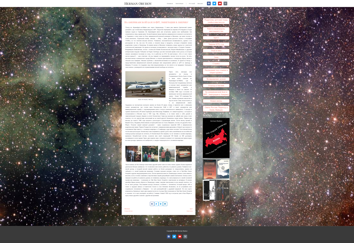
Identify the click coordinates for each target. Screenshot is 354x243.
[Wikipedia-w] (225, 3)
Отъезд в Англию (216, 85)
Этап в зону (216, 50)
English (200, 3)
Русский (192, 3)
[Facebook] (209, 3)
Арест (216, 38)
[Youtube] (220, 3)
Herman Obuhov (138, 3)
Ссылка (216, 63)
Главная (170, 3)
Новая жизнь (216, 101)
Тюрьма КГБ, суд (216, 44)
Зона (216, 57)
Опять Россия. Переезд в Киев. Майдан (216, 108)
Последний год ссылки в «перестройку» (216, 71)
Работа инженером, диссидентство (216, 30)
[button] (152, 204)
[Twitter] (214, 3)
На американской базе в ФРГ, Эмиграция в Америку (216, 93)
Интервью (179, 3)
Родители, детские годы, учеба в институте (216, 21)
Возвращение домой (216, 79)
